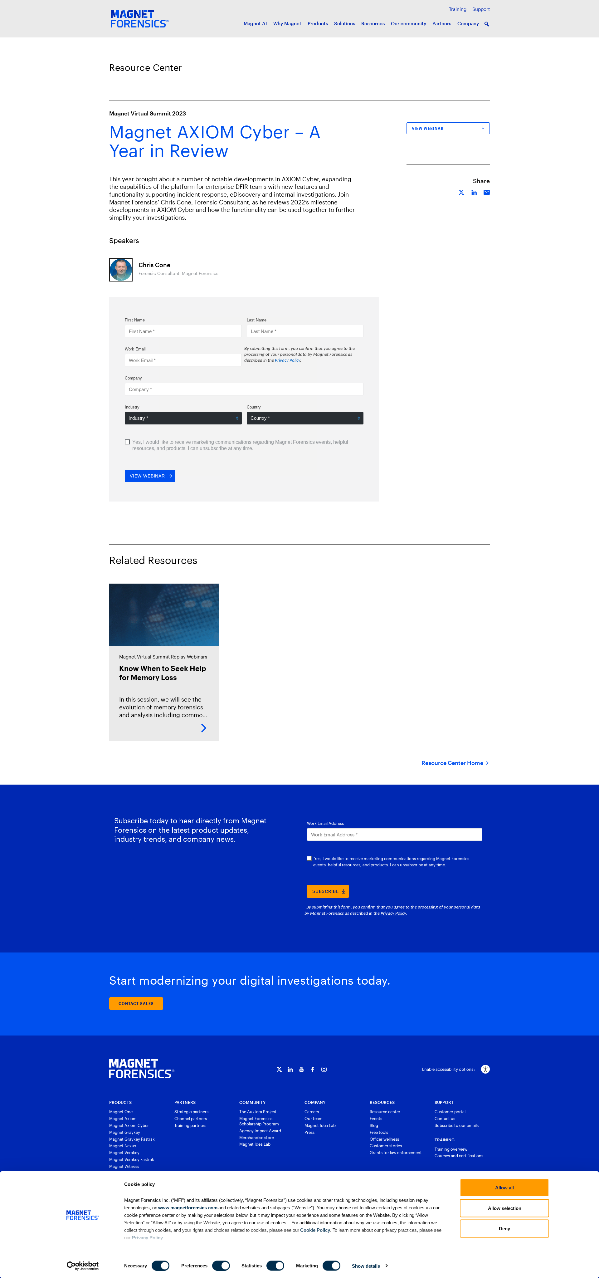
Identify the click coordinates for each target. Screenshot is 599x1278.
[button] (486, 24)
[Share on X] (462, 191)
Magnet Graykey (124, 1132)
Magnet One (121, 1111)
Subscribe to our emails (457, 1125)
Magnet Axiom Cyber (129, 1125)
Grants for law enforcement (396, 1152)
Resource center (385, 1111)
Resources (373, 23)
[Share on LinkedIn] (474, 191)
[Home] (141, 1068)
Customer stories (386, 1145)
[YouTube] (301, 1069)
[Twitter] (279, 1069)
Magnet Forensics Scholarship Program (259, 1121)
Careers (311, 1111)
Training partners (190, 1125)
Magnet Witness (124, 1166)
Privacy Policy (147, 1237)
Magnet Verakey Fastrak (131, 1159)
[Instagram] (324, 1069)
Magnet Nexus (122, 1145)
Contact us (445, 1118)
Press (309, 1132)
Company (468, 23)
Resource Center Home (452, 762)
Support (481, 9)
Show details (366, 1265)
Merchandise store (256, 1137)
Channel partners (190, 1118)
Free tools (379, 1132)
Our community (408, 23)
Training (457, 9)
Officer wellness (384, 1139)
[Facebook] (312, 1069)
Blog (374, 1125)
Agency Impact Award (260, 1130)
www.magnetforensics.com (187, 1207)
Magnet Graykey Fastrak (132, 1139)
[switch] (221, 1266)
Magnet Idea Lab (254, 1144)
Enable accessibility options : (448, 1069)
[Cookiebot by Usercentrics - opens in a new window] (83, 1266)
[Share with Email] (487, 191)
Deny (504, 1228)
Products (318, 23)
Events (376, 1118)
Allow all (504, 1187)
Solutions (344, 23)
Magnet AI (255, 23)
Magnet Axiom (123, 1118)
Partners (441, 23)
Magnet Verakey (124, 1152)
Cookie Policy (314, 1229)
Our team (313, 1118)
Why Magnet (287, 23)
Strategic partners (191, 1111)
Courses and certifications (459, 1155)
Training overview (451, 1149)
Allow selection (504, 1208)
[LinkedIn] (290, 1069)
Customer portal (450, 1111)
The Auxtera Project (257, 1111)
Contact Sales (136, 1003)
